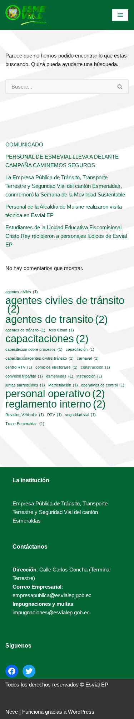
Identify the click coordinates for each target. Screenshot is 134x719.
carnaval (88, 358)
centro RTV (18, 367)
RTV (54, 415)
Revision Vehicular (24, 415)
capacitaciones (47, 338)
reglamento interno (55, 404)
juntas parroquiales (25, 385)
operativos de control (102, 385)
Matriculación (63, 385)
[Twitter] (29, 671)
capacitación (80, 349)
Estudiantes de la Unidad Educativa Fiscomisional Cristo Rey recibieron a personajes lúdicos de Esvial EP (66, 236)
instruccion (89, 376)
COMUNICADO (24, 144)
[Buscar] (120, 86)
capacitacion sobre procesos (34, 349)
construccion (95, 367)
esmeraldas (59, 376)
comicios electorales (56, 367)
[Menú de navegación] (120, 15)
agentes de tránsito (25, 330)
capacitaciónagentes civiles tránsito (39, 358)
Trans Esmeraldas (24, 423)
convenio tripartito (24, 376)
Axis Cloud (61, 330)
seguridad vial (80, 415)
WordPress (81, 712)
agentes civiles (21, 292)
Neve (11, 712)
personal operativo (55, 393)
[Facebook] (11, 671)
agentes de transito (56, 319)
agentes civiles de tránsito (64, 304)
